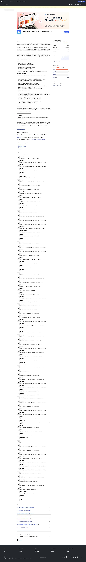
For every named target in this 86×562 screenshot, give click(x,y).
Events (52, 550)
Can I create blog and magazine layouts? (24, 510)
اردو (13, 557)
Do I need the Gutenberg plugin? (22, 527)
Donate (52, 551)
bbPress (69, 551)
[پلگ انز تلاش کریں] (13, 10)
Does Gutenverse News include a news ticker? (24, 518)
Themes (21, 550)
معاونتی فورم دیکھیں (57, 85)
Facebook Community (22, 146)
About (4, 548)
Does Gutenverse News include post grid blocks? (25, 513)
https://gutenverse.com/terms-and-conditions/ (37, 139)
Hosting (5, 551)
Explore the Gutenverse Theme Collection (24, 113)
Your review (55, 77)
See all (68, 77)
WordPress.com (70, 548)
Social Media (20, 147)
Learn (36, 548)
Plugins (21, 551)
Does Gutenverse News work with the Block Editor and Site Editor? (28, 524)
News (4, 550)
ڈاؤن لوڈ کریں (66, 32)
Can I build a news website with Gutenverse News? (25, 507)
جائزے (24, 36)
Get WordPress (81, 1)
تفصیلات (19, 36)
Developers (37, 551)
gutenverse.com (19, 137)
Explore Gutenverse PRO (21, 129)
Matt (68, 550)
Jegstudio (20, 540)
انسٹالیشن (29, 36)
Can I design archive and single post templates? (25, 521)
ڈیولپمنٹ (35, 36)
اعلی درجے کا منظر (56, 61)
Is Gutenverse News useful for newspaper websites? (25, 530)
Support (36, 550)
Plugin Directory (6, 4)
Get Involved (53, 548)
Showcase (21, 548)
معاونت (67, 36)
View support (65, 42)
